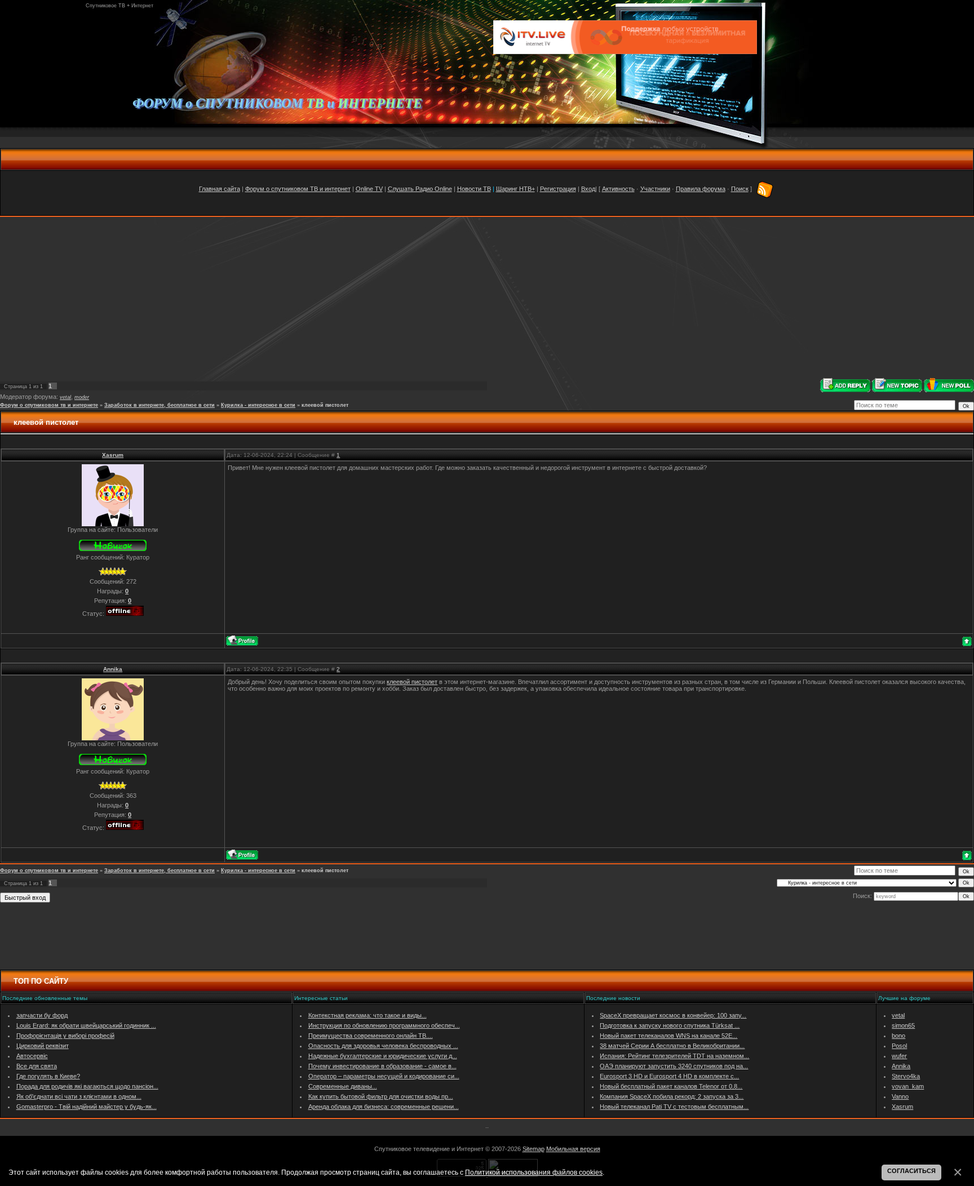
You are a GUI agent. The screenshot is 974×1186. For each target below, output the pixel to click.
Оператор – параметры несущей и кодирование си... (383, 1076)
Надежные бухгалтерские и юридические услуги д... (382, 1055)
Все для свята (36, 1066)
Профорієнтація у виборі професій (65, 1035)
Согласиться (911, 1170)
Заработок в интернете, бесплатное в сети (159, 405)
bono (898, 1035)
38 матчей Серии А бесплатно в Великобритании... (672, 1045)
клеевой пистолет (325, 405)
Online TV (369, 188)
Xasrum (112, 455)
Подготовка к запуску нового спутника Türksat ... (670, 1025)
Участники (655, 188)
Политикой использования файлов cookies (534, 1172)
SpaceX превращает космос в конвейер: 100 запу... (673, 1015)
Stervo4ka (906, 1076)
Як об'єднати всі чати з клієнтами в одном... (78, 1096)
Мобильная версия (573, 1148)
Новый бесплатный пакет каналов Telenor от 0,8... (671, 1086)
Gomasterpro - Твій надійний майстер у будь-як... (86, 1106)
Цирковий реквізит (42, 1045)
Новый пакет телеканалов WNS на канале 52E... (668, 1035)
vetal (65, 397)
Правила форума (700, 188)
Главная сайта (219, 188)
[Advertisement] (487, 297)
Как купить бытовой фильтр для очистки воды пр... (380, 1096)
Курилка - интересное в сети (258, 405)
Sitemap (533, 1148)
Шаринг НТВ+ (515, 188)
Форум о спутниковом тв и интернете (49, 405)
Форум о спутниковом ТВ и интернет (298, 188)
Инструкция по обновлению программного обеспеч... (384, 1025)
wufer (899, 1055)
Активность (618, 188)
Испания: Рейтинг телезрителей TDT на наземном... (674, 1055)
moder (81, 397)
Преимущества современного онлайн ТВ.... (370, 1035)
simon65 (903, 1025)
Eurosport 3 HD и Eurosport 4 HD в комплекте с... (669, 1076)
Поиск (740, 188)
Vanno (900, 1096)
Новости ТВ (474, 188)
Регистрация (558, 188)
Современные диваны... (342, 1086)
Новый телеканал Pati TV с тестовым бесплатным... (674, 1106)
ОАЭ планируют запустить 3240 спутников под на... (674, 1066)
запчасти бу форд (42, 1015)
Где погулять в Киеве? (48, 1076)
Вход (588, 188)
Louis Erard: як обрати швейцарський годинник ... (86, 1025)
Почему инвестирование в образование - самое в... (382, 1066)
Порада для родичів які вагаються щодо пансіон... (87, 1086)
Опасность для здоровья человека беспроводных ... (383, 1045)
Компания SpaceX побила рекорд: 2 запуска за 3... (671, 1096)
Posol (899, 1045)
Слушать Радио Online (420, 188)
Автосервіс (32, 1055)
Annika (112, 669)
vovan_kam (908, 1086)
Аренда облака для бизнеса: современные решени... (383, 1106)
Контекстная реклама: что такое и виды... (367, 1015)
